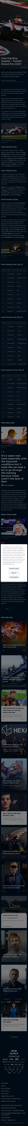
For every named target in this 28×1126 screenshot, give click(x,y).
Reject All (14, 572)
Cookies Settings (14, 577)
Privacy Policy (8, 562)
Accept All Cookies (14, 568)
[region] (14, 563)
